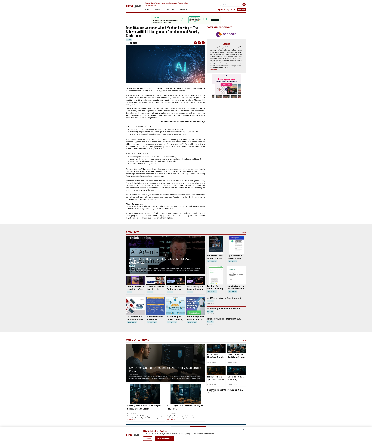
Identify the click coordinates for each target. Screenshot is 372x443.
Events (157, 9)
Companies (170, 9)
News (147, 9)
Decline (148, 438)
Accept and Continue (164, 438)
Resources (183, 9)
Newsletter (241, 9)
